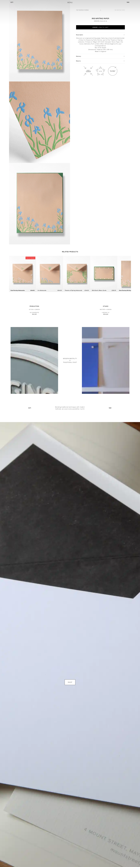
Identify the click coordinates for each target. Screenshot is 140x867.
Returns (78, 61)
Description (79, 34)
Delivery (78, 56)
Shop (70, 682)
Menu (70, 2)
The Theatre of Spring (82, 10)
